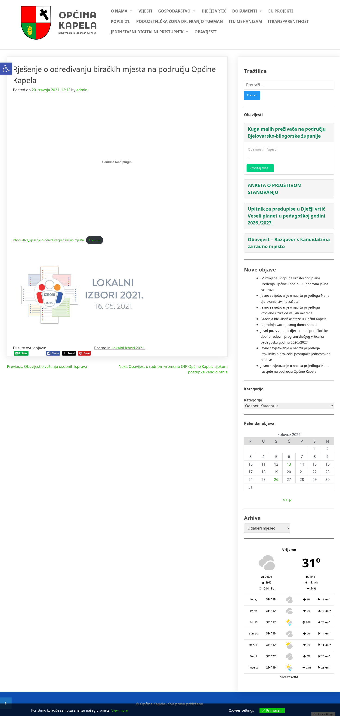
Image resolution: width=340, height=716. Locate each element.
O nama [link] (119, 11)
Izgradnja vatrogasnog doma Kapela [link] (289, 324)
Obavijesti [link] (206, 32)
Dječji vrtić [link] (214, 11)
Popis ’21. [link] (120, 21)
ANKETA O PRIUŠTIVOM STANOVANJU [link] (275, 188)
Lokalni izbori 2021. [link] (128, 347)
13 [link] (289, 464)
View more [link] (119, 710)
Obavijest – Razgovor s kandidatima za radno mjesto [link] (289, 242)
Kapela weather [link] (289, 676)
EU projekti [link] (280, 11)
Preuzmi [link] (94, 240)
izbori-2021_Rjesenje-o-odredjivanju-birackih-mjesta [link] (48, 240)
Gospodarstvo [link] (174, 11)
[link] (6, 69)
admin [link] (81, 89)
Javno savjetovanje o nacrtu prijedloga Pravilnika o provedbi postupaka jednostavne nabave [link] (295, 354)
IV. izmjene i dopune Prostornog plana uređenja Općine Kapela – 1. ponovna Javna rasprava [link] (294, 284)
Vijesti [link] (145, 11)
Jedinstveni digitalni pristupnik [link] (147, 32)
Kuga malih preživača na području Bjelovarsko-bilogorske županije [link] (287, 132)
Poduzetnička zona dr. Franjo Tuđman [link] (179, 21)
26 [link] (276, 479)
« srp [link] (287, 499)
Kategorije (253, 400)
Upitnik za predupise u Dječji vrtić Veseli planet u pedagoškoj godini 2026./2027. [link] (286, 216)
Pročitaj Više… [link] (260, 168)
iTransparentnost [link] (288, 21)
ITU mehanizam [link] (245, 21)
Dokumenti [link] (244, 11)
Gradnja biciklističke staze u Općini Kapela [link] (294, 319)
